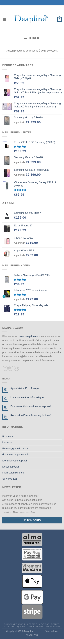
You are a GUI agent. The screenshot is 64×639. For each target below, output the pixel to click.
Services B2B (9, 478)
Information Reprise (13, 472)
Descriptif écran (11, 466)
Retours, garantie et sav (15, 448)
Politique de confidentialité (27, 627)
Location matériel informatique (27, 397)
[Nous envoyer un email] (16, 368)
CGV (7, 627)
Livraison (7, 442)
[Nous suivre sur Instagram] (10, 368)
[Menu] (4, 19)
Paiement (7, 436)
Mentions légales (49, 624)
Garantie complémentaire (16, 454)
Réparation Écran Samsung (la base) (30, 415)
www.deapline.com (29, 336)
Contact (32, 624)
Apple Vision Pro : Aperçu (24, 388)
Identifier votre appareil (14, 460)
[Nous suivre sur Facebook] (5, 368)
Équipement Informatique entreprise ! (30, 406)
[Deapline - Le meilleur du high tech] (31, 19)
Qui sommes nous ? (14, 624)
